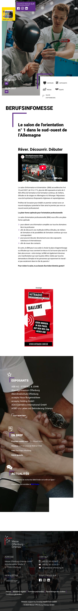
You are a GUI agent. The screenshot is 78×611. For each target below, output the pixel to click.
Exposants (63, 83)
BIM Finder (35, 484)
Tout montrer (19, 416)
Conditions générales (14, 594)
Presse (49, 90)
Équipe (61, 90)
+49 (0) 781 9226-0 (50, 561)
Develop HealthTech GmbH (46, 602)
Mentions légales (19, 592)
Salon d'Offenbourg (50, 96)
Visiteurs (50, 83)
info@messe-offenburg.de (52, 568)
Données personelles (36, 592)
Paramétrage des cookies (55, 592)
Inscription (12, 581)
